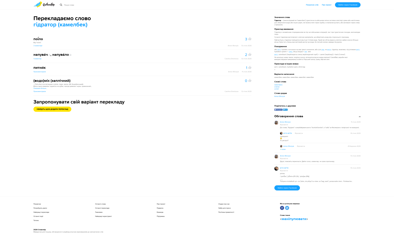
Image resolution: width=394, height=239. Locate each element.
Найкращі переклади (41, 212)
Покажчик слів (312, 5)
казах (284, 149)
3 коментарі (37, 45)
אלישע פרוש (287, 133)
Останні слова (100, 204)
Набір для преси (224, 208)
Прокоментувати (39, 72)
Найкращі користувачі (103, 216)
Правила (160, 208)
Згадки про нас (224, 204)
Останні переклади (102, 208)
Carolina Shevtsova (231, 59)
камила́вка (278, 85)
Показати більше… (40, 88)
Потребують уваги (40, 208)
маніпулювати (294, 219)
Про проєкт (327, 5)
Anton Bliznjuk (279, 96)
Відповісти (284, 125)
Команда (160, 212)
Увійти (347, 5)
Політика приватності (226, 212)
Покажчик (37, 204)
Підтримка (160, 216)
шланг (276, 89)
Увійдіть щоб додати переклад (52, 109)
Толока (36, 220)
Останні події (38, 216)
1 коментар (37, 59)
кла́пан (277, 87)
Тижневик (99, 212)
